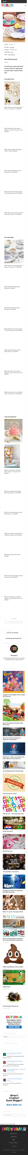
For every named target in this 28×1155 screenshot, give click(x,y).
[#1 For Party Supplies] (14, 1022)
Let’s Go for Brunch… (13, 632)
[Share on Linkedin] (21, 622)
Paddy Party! (6, 987)
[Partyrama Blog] (7, 5)
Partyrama (12, 47)
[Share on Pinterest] (17, 622)
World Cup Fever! (8, 831)
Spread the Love (8, 851)
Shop (13, 1139)
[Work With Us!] (14, 1100)
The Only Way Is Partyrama (11, 871)
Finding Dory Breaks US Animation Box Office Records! (13, 891)
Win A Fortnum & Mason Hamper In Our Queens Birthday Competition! (13, 939)
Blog (12, 52)
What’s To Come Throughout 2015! (13, 912)
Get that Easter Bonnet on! (13, 638)
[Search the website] (25, 5)
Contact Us (14, 1136)
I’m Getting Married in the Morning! (13, 771)
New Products (12, 54)
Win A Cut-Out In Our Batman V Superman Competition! (12, 738)
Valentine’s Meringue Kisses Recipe (14, 1061)
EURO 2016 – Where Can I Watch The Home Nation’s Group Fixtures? (13, 757)
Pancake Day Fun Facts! (10, 793)
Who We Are (13, 1133)
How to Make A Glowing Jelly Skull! (14, 1053)
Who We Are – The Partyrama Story (13, 814)
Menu (5, 1)
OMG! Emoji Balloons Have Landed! (13, 967)
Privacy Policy (13, 1142)
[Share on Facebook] (6, 622)
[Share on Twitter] (10, 622)
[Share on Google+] (13, 622)
